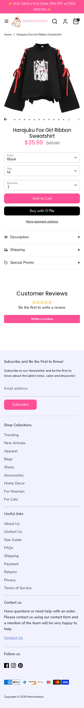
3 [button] (24, 119)
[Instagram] (13, 665)
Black (11, 159)
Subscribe (20, 404)
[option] (42, 78)
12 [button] (69, 120)
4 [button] (29, 119)
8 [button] (49, 119)
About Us (12, 523)
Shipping (11, 555)
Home (8, 34)
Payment (11, 564)
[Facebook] (6, 665)
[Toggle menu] (5, 21)
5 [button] (34, 119)
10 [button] (58, 119)
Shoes (9, 467)
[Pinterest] (20, 665)
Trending (11, 435)
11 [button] (63, 119)
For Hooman (14, 491)
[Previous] (5, 119)
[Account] (65, 20)
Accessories (14, 475)
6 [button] (39, 119)
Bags (8, 459)
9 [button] (53, 119)
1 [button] (14, 119)
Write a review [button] (42, 319)
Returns (10, 571)
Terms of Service (18, 588)
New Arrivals (14, 442)
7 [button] (44, 119)
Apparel (11, 451)
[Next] (78, 119)
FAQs (8, 547)
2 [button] (19, 119)
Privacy (10, 580)
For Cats (11, 499)
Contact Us (13, 531)
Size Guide (13, 539)
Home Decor (14, 483)
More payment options (42, 221)
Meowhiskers (35, 697)
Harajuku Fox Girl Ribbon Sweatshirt (39, 34)
